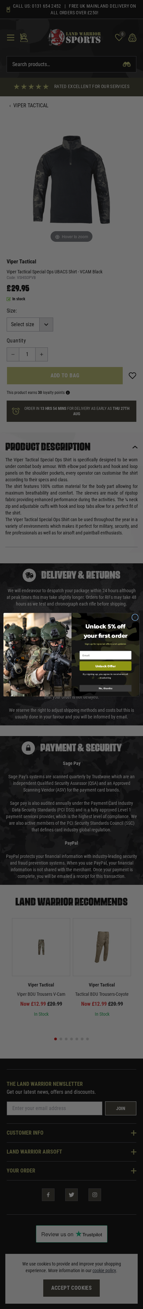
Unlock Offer (105, 665)
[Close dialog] (135, 617)
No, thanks (105, 688)
